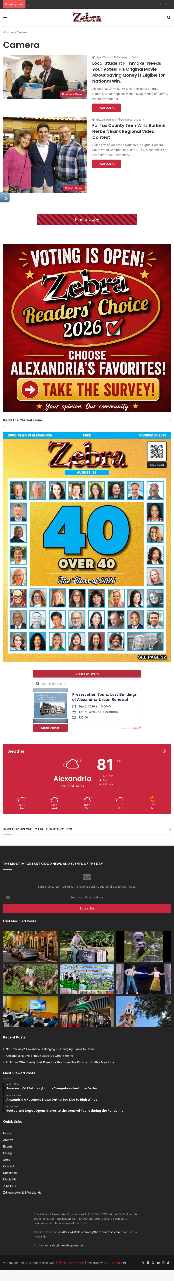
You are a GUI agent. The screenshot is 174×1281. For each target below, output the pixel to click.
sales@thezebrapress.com (102, 1232)
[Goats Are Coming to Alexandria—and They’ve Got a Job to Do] (30, 979)
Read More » (106, 108)
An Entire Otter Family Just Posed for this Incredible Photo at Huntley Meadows (81, 4)
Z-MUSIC (9, 1186)
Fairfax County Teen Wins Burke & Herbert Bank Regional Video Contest (129, 131)
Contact (8, 1166)
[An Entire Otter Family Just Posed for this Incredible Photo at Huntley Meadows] (143, 946)
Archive (8, 1140)
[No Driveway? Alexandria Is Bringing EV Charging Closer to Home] (30, 946)
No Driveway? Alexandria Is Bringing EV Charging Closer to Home (50, 1049)
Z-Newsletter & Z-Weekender (23, 1192)
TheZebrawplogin (105, 119)
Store (7, 1159)
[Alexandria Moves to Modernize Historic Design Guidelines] (30, 1011)
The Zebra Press (73, 1262)
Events (8, 1146)
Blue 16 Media (113, 1262)
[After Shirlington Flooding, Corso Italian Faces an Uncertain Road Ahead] (87, 1011)
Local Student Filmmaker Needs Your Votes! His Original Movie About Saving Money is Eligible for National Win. (128, 72)
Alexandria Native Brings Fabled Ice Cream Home (39, 1055)
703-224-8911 (71, 1232)
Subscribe (10, 1172)
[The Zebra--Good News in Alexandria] (87, 17)
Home (10, 32)
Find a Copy (87, 219)
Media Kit (9, 1179)
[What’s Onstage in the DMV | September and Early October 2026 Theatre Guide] (143, 979)
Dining (7, 1153)
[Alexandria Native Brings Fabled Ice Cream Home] (87, 946)
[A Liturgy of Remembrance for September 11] (143, 1011)
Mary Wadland (103, 57)
